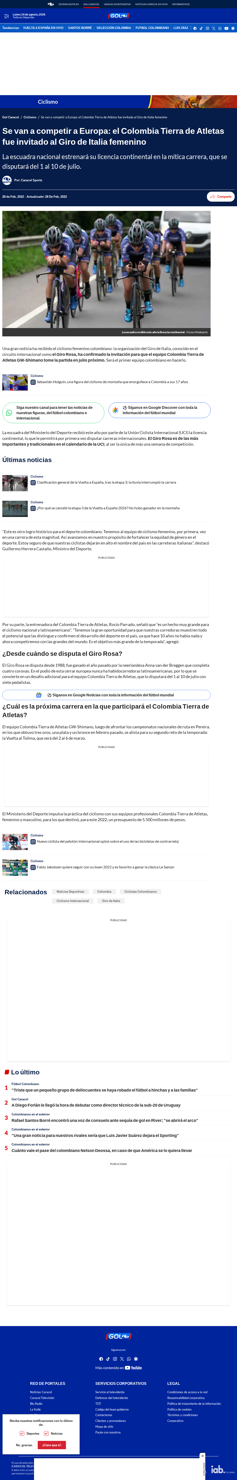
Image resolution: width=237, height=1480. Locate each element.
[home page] (51, 4)
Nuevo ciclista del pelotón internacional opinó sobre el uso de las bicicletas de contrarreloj (108, 841)
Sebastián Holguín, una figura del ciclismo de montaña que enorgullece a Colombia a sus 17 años (112, 381)
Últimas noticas (69, 4)
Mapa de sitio (104, 1426)
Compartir (224, 196)
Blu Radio (36, 1403)
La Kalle (35, 1409)
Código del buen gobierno (112, 1409)
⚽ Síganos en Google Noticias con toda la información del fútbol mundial (110, 695)
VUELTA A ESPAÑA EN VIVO (43, 28)
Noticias (56, 1433)
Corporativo (175, 1420)
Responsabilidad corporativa (186, 1397)
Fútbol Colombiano (25, 1084)
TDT (98, 1403)
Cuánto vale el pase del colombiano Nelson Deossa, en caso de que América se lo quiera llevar (102, 1150)
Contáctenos (103, 1415)
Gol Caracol (91, 4)
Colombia (104, 891)
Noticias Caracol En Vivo (151, 4)
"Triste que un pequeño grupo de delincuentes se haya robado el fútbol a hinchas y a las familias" (105, 1089)
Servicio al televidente (110, 1392)
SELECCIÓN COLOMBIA (114, 28)
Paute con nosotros (108, 1432)
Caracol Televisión (42, 1397)
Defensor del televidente (111, 1397)
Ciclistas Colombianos (141, 891)
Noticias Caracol (41, 1392)
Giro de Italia (111, 901)
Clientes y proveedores (110, 1420)
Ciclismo (30, 117)
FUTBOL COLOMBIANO (152, 28)
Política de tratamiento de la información (194, 1403)
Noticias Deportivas (70, 891)
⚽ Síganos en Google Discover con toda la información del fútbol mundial (160, 410)
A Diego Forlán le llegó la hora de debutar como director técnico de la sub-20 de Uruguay (96, 1105)
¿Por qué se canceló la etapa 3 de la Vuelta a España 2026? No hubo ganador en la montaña (108, 508)
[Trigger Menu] (6, 16)
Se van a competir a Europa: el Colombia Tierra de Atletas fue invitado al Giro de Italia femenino (104, 117)
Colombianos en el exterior (31, 1114)
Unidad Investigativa (117, 4)
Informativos (181, 4)
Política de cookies (179, 1409)
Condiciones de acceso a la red (187, 1392)
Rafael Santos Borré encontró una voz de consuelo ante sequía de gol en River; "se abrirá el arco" (105, 1120)
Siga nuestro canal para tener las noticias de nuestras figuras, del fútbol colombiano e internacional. (54, 412)
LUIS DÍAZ (181, 28)
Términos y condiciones (182, 1415)
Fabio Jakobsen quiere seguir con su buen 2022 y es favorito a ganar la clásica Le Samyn (105, 867)
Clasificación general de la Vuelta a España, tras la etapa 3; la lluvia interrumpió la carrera (106, 482)
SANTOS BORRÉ (80, 28)
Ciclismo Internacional (73, 901)
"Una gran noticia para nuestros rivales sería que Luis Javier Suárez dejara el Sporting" (95, 1135)
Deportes (33, 1433)
